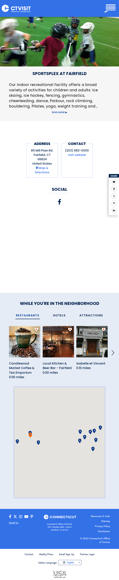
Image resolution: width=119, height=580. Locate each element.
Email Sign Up (66, 554)
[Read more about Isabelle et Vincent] (92, 343)
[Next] (113, 353)
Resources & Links (100, 516)
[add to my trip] (36, 329)
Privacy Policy (102, 526)
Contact (29, 554)
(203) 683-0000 (77, 150)
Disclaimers (104, 531)
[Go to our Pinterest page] (31, 516)
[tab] (27, 315)
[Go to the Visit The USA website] (59, 574)
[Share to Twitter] (114, 196)
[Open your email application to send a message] (114, 182)
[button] (38, 442)
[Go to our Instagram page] (20, 516)
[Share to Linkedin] (114, 210)
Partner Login (87, 554)
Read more (58, 112)
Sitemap (105, 521)
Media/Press (46, 554)
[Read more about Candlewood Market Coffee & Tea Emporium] (24, 343)
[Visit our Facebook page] (59, 202)
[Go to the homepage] (16, 8)
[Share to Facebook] (114, 189)
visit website (77, 155)
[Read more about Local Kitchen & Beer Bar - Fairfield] (58, 343)
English (70, 562)
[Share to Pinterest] (114, 203)
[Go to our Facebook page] (10, 516)
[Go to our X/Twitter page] (15, 516)
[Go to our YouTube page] (26, 516)
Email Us (13, 522)
